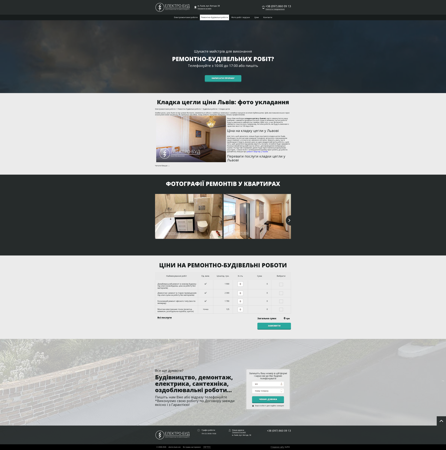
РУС (209, 447)
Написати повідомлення (275, 9)
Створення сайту (277, 447)
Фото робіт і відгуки (240, 17)
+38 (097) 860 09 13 (278, 6)
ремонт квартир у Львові (257, 151)
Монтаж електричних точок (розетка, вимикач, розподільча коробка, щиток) (175, 310)
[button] (289, 220)
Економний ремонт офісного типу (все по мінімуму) (176, 302)
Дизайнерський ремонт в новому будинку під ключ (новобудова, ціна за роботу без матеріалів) (176, 286)
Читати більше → (162, 165)
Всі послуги (164, 317)
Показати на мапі (204, 8)
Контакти (267, 17)
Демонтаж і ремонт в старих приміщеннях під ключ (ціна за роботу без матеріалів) (177, 294)
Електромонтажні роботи (186, 17)
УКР (205, 447)
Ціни (256, 17)
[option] (188, 217)
